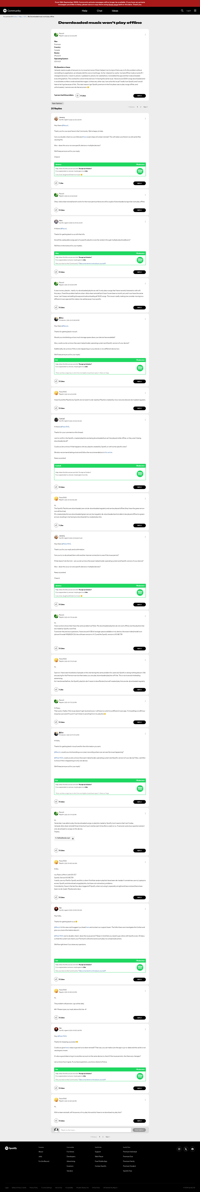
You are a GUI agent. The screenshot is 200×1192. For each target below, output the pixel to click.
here (87, 927)
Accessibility (69, 1188)
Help (84, 10)
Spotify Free (127, 1171)
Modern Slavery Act (82, 1188)
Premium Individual (130, 1151)
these (85, 137)
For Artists (70, 1151)
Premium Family (129, 1161)
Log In (189, 10)
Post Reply (139, 1130)
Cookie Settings (46, 1188)
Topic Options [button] (57, 103)
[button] (145, 34)
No (109, 1088)
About (41, 1151)
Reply (139, 96)
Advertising (71, 1161)
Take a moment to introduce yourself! (92, 263)
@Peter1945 (64, 427)
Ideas (115, 10)
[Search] (182, 10)
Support (98, 1151)
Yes (119, 1088)
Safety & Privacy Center (19, 1188)
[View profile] (56, 34)
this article (108, 452)
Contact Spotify (100, 1166)
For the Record (44, 1161)
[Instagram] (179, 1149)
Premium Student (129, 1166)
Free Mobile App (101, 1161)
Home (15, 17)
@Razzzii (65, 125)
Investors (70, 1166)
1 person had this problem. (64, 95)
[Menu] (195, 10)
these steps (113, 4)
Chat (99, 10)
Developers (71, 1156)
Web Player (99, 1156)
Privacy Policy (34, 1188)
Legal (6, 1188)
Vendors (70, 1171)
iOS (25, 17)
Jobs (40, 1156)
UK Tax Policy (96, 1188)
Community (14, 10)
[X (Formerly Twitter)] (185, 1149)
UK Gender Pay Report (110, 1188)
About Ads (58, 1188)
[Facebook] (192, 1149)
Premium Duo (128, 1156)
